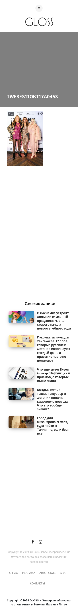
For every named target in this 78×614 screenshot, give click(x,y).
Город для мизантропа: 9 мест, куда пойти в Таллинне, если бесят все (54, 425)
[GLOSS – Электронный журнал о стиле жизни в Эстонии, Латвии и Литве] (39, 33)
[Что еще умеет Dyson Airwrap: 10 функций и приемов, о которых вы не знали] (21, 373)
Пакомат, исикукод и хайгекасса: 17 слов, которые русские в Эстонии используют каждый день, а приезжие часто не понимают (53, 349)
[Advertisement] (40, 238)
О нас (13, 573)
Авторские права (52, 573)
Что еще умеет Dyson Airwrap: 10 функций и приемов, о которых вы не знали (53, 375)
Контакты (37, 584)
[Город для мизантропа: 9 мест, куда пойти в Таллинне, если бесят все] (21, 422)
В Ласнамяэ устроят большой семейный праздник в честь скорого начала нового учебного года (54, 320)
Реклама (28, 573)
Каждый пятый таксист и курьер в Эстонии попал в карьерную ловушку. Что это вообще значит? (53, 399)
